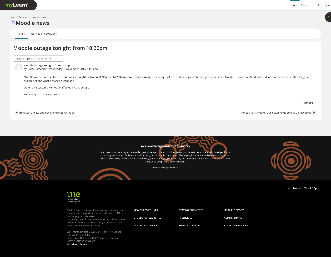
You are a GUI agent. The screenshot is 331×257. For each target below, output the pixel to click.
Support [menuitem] (305, 5)
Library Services (234, 210)
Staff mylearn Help (236, 225)
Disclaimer (72, 244)
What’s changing (52, 80)
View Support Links (146, 210)
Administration (234, 217)
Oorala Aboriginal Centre (165, 167)
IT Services (185, 217)
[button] (318, 5)
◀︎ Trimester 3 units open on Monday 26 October (44, 112)
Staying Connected (191, 210)
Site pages (24, 17)
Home (13, 17)
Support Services (190, 225)
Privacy (83, 244)
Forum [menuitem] (21, 33)
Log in (326, 5)
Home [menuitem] (294, 5)
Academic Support (145, 225)
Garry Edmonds (36, 69)
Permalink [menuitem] (307, 102)
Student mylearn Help (148, 217)
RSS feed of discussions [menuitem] (44, 33)
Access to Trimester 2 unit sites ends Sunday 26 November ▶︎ (279, 112)
